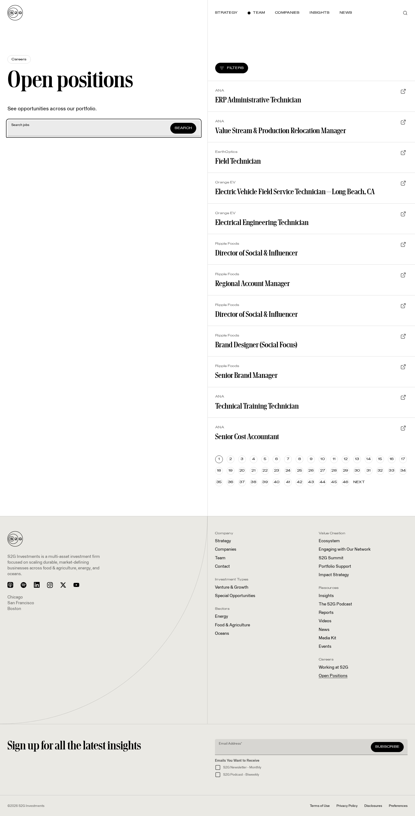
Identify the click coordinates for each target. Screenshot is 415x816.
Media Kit (327, 638)
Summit (331, 558)
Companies (225, 550)
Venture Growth (231, 588)
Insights (326, 596)
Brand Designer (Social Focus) (256, 344)
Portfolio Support (335, 567)
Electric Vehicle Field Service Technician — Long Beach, (295, 191)
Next (359, 482)
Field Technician (238, 161)
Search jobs (20, 125)
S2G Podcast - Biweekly (241, 774)
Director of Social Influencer (256, 252)
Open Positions (333, 676)
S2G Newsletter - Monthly (242, 767)
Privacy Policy (347, 806)
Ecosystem (329, 541)
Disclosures (373, 806)
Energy (221, 617)
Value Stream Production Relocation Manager (280, 130)
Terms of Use (320, 806)
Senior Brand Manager (246, 375)
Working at (333, 668)
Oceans (222, 634)
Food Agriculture (232, 625)
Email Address (230, 743)
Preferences (398, 806)
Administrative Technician (258, 99)
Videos (325, 621)
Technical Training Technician (257, 406)
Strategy (223, 541)
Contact (222, 567)
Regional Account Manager (252, 283)
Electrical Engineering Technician (262, 222)
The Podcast (335, 604)
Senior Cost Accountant (247, 436)
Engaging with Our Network (345, 550)
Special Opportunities (235, 596)
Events (325, 647)
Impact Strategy (334, 575)
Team (220, 558)
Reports (326, 613)
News (324, 630)
